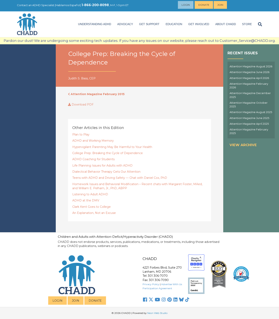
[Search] (258, 24)
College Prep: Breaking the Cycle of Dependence (107, 153)
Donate (203, 4)
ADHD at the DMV (85, 200)
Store (247, 24)
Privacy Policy (151, 284)
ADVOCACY (125, 24)
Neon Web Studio (157, 313)
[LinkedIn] (175, 299)
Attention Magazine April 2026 (249, 78)
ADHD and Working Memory (93, 140)
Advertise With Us (171, 284)
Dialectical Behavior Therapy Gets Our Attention (106, 171)
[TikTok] (187, 299)
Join (220, 4)
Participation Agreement (157, 288)
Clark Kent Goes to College (91, 207)
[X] (151, 299)
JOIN (75, 300)
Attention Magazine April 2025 (249, 123)
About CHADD (225, 24)
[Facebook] (145, 299)
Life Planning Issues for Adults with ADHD (102, 165)
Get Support (149, 24)
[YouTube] (157, 299)
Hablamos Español (68, 5)
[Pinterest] (169, 299)
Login (186, 4)
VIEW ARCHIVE (243, 145)
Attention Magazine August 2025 (251, 112)
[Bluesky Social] (181, 299)
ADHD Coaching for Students (93, 159)
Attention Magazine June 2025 (249, 118)
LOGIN (57, 300)
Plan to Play (80, 134)
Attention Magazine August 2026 (251, 66)
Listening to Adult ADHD (90, 194)
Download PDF (82, 104)
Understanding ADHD (94, 24)
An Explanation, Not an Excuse (94, 213)
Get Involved (198, 24)
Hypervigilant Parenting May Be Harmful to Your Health (112, 147)
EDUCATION (174, 24)
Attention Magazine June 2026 (249, 72)
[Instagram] (164, 299)
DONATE (95, 300)
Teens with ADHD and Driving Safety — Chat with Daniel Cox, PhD (119, 178)
